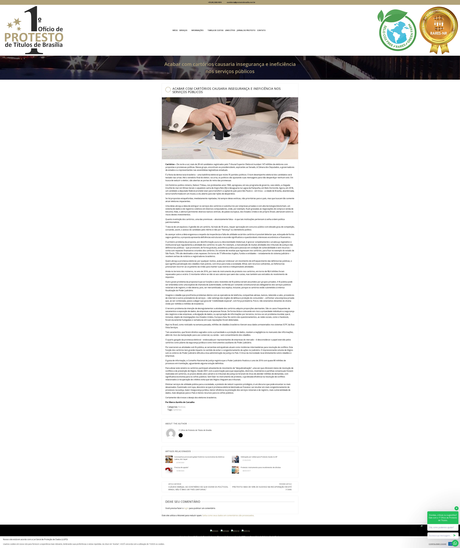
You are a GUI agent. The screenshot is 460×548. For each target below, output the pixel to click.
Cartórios (177, 409)
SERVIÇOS (183, 30)
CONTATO (261, 30)
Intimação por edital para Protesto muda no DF (259, 457)
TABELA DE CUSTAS (215, 30)
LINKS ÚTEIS (230, 30)
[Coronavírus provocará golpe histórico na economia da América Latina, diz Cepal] (169, 459)
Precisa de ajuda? (181, 467)
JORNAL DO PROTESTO (246, 30)
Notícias (181, 407)
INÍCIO (175, 30)
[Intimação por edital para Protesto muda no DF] (235, 459)
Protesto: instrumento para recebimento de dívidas (261, 467)
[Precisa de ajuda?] (169, 469)
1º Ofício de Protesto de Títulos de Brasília (195, 430)
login (186, 508)
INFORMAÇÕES (197, 30)
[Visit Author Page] (170, 433)
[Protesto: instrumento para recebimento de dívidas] (235, 469)
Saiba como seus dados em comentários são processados (228, 515)
